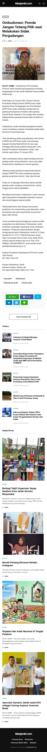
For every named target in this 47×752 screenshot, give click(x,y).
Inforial (16, 333)
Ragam (5, 16)
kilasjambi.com (23, 3)
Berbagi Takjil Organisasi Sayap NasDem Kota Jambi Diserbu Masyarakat (19, 491)
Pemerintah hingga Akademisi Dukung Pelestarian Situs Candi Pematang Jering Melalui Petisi (26, 379)
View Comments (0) (23, 317)
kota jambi (8, 279)
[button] (3, 3)
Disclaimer (29, 739)
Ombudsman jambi (11, 283)
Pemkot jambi (27, 283)
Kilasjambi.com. (32, 747)
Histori (15, 373)
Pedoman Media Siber (19, 743)
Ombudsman (20, 279)
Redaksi (33, 743)
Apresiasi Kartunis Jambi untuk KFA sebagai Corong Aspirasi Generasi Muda (21, 705)
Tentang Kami (17, 739)
